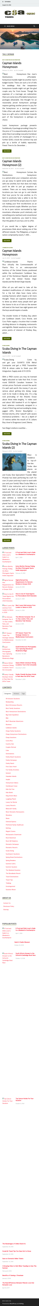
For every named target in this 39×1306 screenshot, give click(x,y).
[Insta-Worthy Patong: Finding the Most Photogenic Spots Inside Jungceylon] (8, 566)
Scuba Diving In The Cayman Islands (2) (19, 445)
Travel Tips (9, 880)
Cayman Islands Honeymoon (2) (11, 163)
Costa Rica (9, 740)
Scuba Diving (6, 345)
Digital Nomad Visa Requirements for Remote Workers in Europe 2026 (24, 582)
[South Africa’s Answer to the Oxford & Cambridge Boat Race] (8, 1087)
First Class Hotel (11, 766)
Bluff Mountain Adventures (14, 721)
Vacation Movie (11, 889)
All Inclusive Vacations (13, 698)
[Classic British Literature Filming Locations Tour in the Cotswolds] (8, 663)
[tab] (7, 693)
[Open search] (34, 26)
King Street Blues (11, 796)
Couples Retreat (11, 747)
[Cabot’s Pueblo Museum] (8, 942)
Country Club (10, 744)
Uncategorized (10, 886)
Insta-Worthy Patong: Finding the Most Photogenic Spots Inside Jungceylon (25, 568)
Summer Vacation (11, 867)
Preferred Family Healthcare (15, 825)
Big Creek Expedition (12, 715)
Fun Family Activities (12, 770)
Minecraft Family (11, 808)
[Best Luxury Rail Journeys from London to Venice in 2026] (8, 605)
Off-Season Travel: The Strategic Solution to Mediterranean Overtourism (24, 635)
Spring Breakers (11, 860)
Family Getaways (11, 760)
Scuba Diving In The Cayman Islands (19, 350)
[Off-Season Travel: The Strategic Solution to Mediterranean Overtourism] (8, 633)
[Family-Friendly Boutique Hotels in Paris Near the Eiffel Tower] (8, 674)
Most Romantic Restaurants (15, 812)
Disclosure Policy (8, 906)
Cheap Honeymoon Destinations (16, 734)
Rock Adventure (11, 838)
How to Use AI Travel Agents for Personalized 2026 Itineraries (26, 595)
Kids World (9, 792)
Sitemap (6, 909)
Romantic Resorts (12, 847)
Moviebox (9, 815)
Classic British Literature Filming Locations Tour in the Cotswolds (26, 664)
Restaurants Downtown (13, 834)
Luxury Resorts (11, 805)
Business (9, 724)
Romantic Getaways (12, 844)
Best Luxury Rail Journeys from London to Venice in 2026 (25, 606)
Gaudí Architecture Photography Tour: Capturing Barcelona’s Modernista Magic (26, 649)
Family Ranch (10, 763)
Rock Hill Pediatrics (12, 841)
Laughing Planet (11, 799)
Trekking (8, 883)
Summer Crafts (11, 863)
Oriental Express (11, 821)
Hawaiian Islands (11, 776)
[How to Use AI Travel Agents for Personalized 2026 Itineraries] (8, 594)
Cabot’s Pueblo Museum (23, 942)
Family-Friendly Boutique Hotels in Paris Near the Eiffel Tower (26, 675)
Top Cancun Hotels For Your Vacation (24, 1233)
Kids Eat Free (10, 789)
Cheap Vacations (11, 737)
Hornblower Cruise (11, 786)
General (8, 773)
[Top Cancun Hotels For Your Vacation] (8, 1232)
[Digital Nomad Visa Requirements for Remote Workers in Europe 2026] (8, 580)
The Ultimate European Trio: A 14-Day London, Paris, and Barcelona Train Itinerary (25, 619)
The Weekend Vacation (13, 870)
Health (8, 779)
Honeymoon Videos (12, 783)
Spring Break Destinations (14, 857)
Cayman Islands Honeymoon (11, 65)
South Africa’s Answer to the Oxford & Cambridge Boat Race (26, 1088)
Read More (6, 150)
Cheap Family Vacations (13, 731)
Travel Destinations (12, 876)
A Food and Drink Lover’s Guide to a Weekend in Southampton (25, 553)
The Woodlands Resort (13, 873)
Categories (7, 693)
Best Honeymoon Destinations (11, 60)
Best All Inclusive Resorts (14, 705)
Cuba (7, 750)
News (7, 818)
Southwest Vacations (13, 854)
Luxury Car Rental (11, 802)
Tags (23, 693)
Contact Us (7, 903)
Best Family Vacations (13, 708)
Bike (7, 718)
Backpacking (10, 702)
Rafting (8, 828)
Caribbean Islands (7, 247)
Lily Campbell (19, 70)
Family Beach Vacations (13, 757)
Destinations (10, 753)
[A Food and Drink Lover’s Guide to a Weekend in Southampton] (8, 552)
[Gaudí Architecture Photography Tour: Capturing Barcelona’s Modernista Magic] (8, 647)
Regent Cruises (10, 831)
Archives (16, 693)
